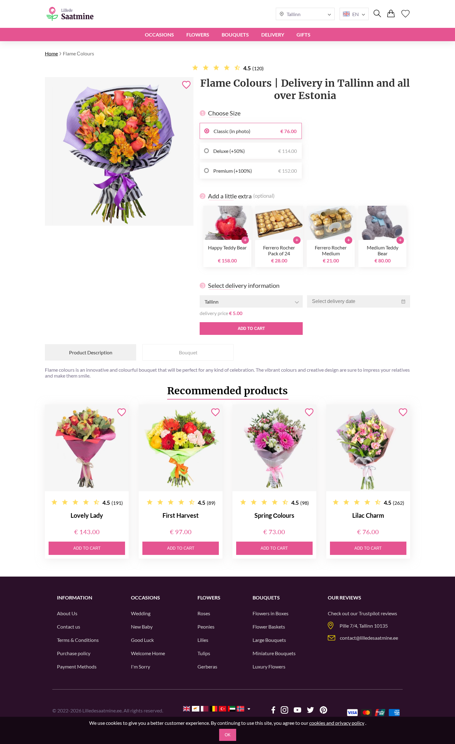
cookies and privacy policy (336, 723)
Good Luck (142, 640)
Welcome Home (148, 653)
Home (51, 53)
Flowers (197, 34)
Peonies (205, 626)
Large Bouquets (269, 640)
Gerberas (207, 666)
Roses (203, 613)
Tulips (203, 653)
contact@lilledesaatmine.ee (369, 638)
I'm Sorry (140, 666)
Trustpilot (369, 613)
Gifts (303, 34)
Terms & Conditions (78, 640)
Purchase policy (73, 653)
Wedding (140, 613)
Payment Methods (77, 666)
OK (228, 735)
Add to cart (251, 328)
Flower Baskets (269, 626)
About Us (67, 613)
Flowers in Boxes (270, 613)
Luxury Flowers (269, 666)
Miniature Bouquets (274, 653)
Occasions (159, 34)
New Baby (142, 626)
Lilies (202, 640)
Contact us (68, 626)
